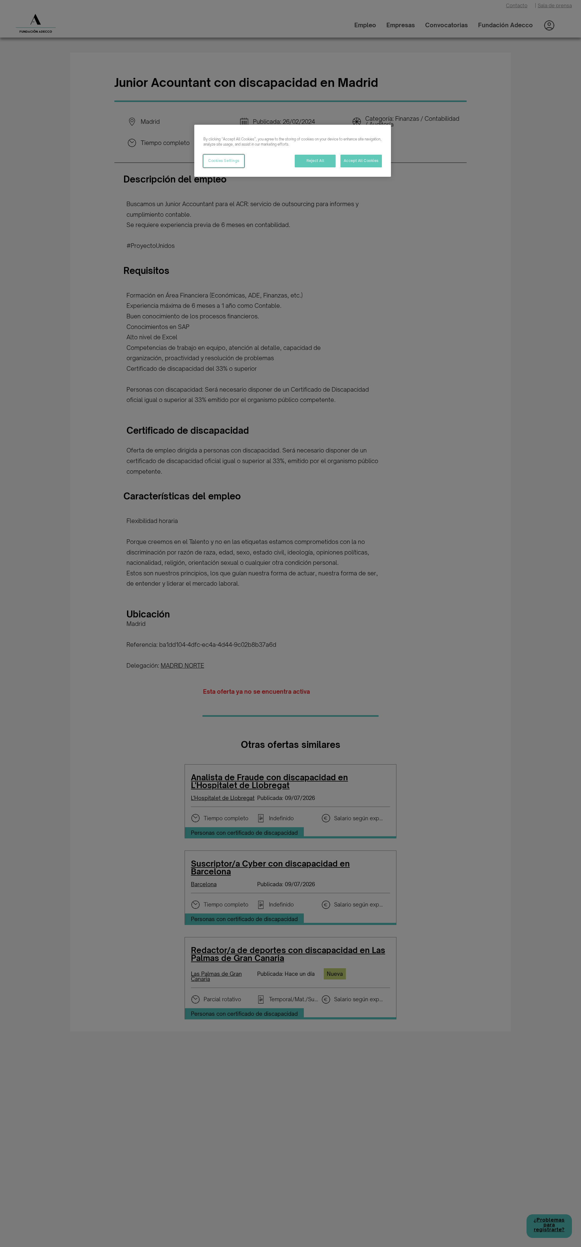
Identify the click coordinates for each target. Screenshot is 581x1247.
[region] (292, 151)
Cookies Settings (223, 161)
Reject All (315, 161)
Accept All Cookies (361, 161)
